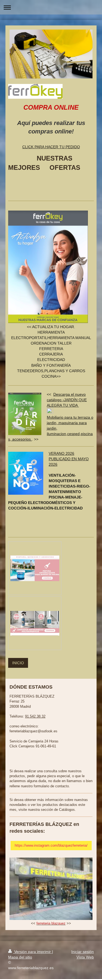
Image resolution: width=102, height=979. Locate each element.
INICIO (18, 663)
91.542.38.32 (35, 716)
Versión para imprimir (32, 951)
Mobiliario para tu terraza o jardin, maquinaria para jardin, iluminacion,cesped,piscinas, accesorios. (50, 428)
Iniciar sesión (82, 951)
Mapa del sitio (20, 957)
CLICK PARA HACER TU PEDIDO (51, 147)
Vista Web (85, 957)
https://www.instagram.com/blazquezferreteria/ (51, 845)
